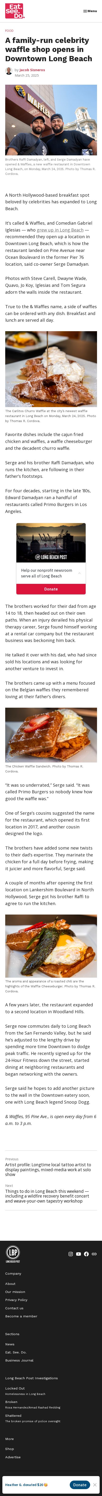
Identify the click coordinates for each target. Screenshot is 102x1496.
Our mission (15, 1292)
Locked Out (25, 1391)
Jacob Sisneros (32, 70)
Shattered (32, 1418)
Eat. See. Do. (16, 1352)
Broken (32, 1404)
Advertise (13, 1457)
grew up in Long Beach (60, 230)
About (10, 1284)
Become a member (21, 1316)
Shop (9, 1449)
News (9, 1344)
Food (9, 31)
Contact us (14, 1308)
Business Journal (19, 1360)
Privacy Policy (16, 1300)
